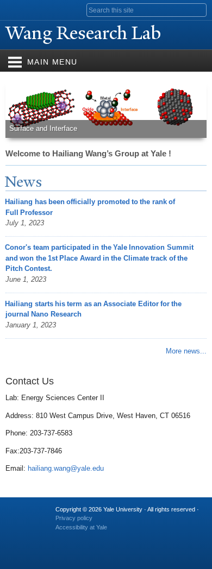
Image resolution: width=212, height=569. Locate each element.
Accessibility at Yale (81, 527)
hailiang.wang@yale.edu (66, 468)
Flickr (104, 538)
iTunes (126, 538)
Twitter (83, 538)
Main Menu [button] (52, 62)
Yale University (18, 9)
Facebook (62, 538)
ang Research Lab (85, 33)
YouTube (147, 538)
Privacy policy (73, 518)
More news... (186, 351)
